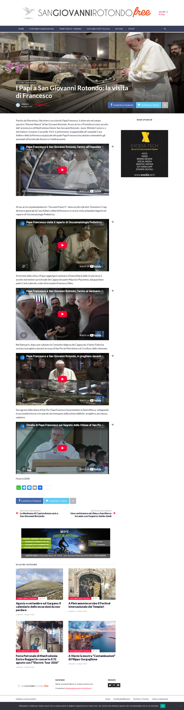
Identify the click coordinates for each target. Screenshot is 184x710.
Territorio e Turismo (70, 29)
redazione (25, 104)
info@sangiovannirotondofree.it (78, 688)
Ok (163, 706)
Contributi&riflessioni (41, 29)
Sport (131, 29)
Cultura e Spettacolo (98, 29)
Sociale (119, 29)
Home (21, 29)
